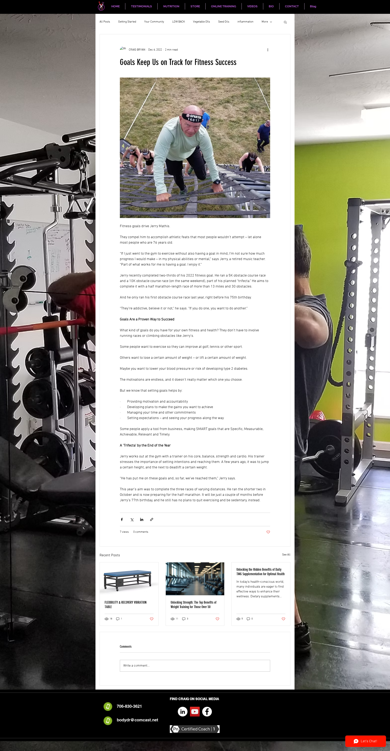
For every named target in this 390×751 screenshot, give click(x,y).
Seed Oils (223, 22)
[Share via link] (152, 519)
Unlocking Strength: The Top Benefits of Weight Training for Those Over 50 (193, 604)
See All (286, 554)
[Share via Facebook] (122, 519)
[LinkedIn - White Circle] (182, 711)
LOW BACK (178, 22)
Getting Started (127, 22)
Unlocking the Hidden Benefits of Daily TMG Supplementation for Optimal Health (260, 571)
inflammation (245, 22)
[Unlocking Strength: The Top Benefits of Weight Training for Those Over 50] (195, 578)
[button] (285, 22)
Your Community (154, 22)
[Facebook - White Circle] (207, 711)
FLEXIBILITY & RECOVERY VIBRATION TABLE (125, 604)
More (265, 22)
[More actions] (267, 49)
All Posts (105, 22)
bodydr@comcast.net (137, 720)
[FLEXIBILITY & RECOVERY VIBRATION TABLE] (129, 578)
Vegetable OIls (201, 22)
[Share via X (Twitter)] (132, 519)
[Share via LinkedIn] (142, 519)
